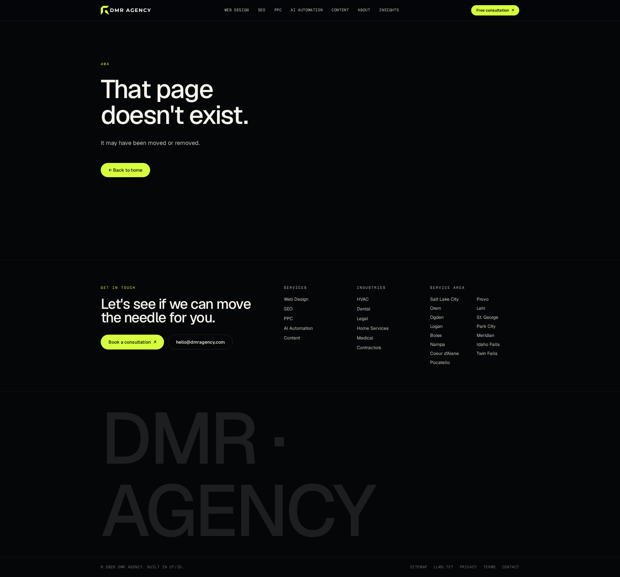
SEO (261, 10)
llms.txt (443, 567)
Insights (389, 10)
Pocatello (440, 362)
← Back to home (125, 170)
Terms (489, 567)
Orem (435, 308)
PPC (278, 10)
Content (340, 10)
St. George (487, 317)
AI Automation (307, 10)
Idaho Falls (488, 344)
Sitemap (418, 567)
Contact (510, 567)
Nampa (437, 344)
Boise (436, 335)
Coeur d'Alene (444, 353)
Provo (483, 299)
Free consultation (495, 10)
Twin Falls (487, 353)
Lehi (481, 308)
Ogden (437, 317)
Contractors (369, 347)
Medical (365, 338)
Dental (363, 309)
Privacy (468, 567)
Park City (486, 326)
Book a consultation (132, 342)
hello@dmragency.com (200, 342)
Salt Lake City (444, 299)
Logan (436, 326)
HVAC (363, 299)
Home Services (372, 328)
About (364, 10)
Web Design (236, 10)
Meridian (485, 335)
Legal (362, 318)
